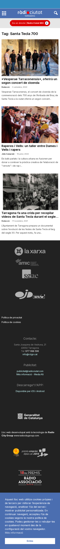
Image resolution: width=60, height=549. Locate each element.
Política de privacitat (12, 317)
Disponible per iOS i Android (30, 391)
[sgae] (30, 273)
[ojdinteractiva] (30, 295)
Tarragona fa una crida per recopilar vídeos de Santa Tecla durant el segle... (30, 214)
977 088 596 (32, 351)
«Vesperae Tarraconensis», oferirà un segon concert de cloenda (29, 81)
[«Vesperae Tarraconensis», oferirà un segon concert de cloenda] (30, 57)
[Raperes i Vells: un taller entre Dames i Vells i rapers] (30, 124)
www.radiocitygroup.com (26, 435)
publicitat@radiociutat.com (30, 371)
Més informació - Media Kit (30, 374)
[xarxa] (30, 251)
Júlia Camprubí (8, 154)
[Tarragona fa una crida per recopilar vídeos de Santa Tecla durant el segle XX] (30, 191)
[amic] (30, 262)
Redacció (6, 87)
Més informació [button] (14, 532)
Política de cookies (11, 322)
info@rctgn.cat (30, 354)
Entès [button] (30, 541)
